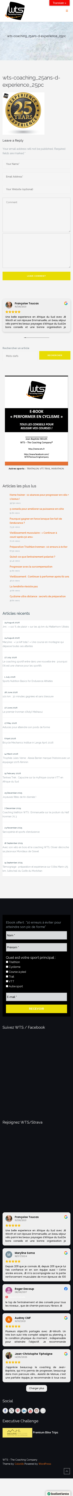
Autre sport (15, 986)
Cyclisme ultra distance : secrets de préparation (38, 596)
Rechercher (55, 355)
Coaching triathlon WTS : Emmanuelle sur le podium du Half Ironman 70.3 (36, 814)
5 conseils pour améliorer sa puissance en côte (37, 509)
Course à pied (17, 971)
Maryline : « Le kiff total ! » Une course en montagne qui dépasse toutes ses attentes (33, 644)
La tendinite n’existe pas (24, 586)
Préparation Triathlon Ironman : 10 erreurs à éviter (38, 546)
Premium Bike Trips (45, 1432)
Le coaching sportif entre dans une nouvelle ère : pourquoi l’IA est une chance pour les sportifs (35, 663)
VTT (11, 981)
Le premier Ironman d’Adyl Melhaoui (23, 711)
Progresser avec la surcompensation (31, 566)
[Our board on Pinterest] (18, 1410)
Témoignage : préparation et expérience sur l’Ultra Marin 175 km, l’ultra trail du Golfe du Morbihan (35, 868)
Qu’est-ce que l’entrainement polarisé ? (32, 556)
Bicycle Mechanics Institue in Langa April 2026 (28, 742)
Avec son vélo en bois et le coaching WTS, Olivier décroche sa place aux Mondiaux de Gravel (36, 849)
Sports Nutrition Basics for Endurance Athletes (28, 681)
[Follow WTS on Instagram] (36, 1410)
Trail (11, 976)
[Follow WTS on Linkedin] (24, 1410)
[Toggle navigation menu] (67, 10)
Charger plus (36, 1388)
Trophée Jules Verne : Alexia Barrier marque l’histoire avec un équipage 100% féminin (36, 760)
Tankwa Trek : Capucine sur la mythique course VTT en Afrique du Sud (33, 779)
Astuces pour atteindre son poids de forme (26, 727)
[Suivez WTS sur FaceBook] (5, 1410)
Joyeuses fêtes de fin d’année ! (19, 797)
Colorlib (19, 1463)
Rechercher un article (16, 348)
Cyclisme (14, 966)
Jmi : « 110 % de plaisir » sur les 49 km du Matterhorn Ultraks (36, 626)
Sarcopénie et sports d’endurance (21, 832)
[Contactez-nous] (43, 1410)
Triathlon (14, 962)
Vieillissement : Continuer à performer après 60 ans (39, 576)
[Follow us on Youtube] (30, 1410)
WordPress (45, 1463)
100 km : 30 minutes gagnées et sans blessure (28, 696)
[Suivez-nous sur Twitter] (11, 1410)
